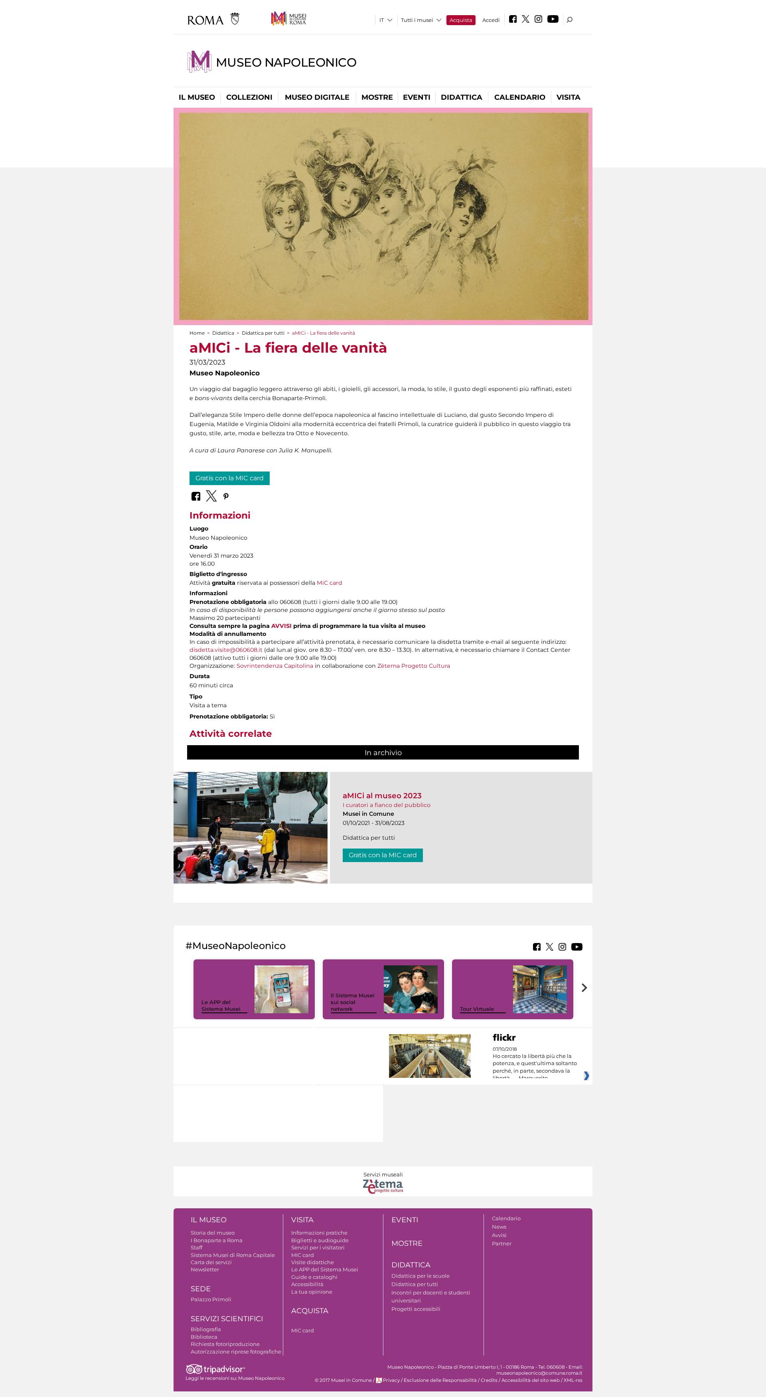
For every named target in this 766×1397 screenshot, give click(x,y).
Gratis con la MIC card (229, 478)
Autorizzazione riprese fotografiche (236, 1351)
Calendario (519, 97)
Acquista (461, 20)
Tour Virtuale (477, 1009)
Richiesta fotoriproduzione (225, 1344)
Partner (501, 1243)
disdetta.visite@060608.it (226, 649)
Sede (201, 1288)
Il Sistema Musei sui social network (353, 1002)
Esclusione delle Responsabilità (440, 1380)
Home (197, 333)
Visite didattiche (312, 1262)
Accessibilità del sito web (530, 1380)
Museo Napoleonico (286, 62)
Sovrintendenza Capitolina (275, 665)
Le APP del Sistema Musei (221, 1005)
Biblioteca (204, 1337)
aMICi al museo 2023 (382, 795)
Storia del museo (213, 1232)
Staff (196, 1247)
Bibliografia (206, 1329)
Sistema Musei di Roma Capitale (233, 1255)
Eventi (416, 97)
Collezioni (249, 97)
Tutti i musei (417, 20)
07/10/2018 (535, 1063)
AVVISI (281, 625)
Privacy (391, 1380)
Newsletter (205, 1269)
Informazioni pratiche (319, 1232)
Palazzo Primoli (211, 1299)
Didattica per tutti (263, 333)
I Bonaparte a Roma (217, 1240)
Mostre (377, 97)
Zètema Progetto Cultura (413, 665)
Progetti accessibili (415, 1309)
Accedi (491, 20)
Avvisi (499, 1235)
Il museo (197, 97)
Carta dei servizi (211, 1262)
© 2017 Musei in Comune (343, 1380)
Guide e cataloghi (314, 1277)
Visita (568, 97)
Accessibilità (307, 1284)
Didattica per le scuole (420, 1276)
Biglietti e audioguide (320, 1240)
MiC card (329, 582)
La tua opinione (311, 1291)
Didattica (461, 97)
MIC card (302, 1255)
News (499, 1226)
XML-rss (573, 1380)
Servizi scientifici (227, 1318)
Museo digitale (317, 97)
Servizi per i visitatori (318, 1247)
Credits (489, 1380)
